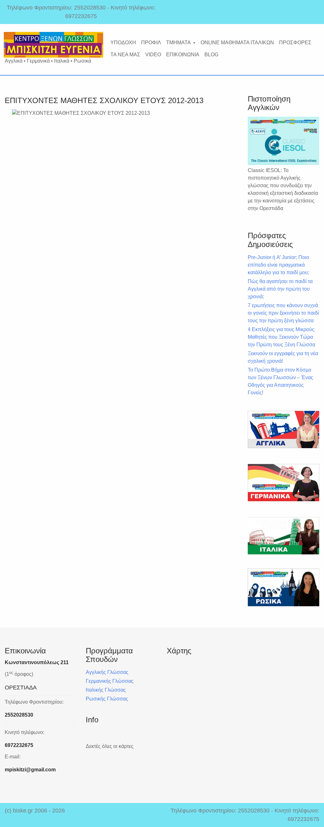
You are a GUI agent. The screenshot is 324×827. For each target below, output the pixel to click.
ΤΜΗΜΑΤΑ (178, 42)
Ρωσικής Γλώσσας (107, 698)
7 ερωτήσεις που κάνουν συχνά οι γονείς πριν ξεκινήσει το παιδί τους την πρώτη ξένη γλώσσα (283, 313)
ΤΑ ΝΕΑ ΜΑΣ (125, 54)
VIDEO (153, 54)
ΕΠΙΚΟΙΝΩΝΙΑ (182, 54)
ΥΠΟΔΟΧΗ (123, 42)
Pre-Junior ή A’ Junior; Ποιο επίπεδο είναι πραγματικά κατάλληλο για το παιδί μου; (278, 265)
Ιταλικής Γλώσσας (106, 690)
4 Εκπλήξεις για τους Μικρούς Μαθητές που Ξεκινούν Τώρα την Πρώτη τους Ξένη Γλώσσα (281, 337)
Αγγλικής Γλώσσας (107, 672)
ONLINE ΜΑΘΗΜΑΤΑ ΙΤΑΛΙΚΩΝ (237, 42)
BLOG (211, 54)
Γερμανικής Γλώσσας (110, 681)
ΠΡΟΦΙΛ (151, 42)
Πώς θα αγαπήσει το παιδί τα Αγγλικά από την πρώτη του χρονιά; (280, 289)
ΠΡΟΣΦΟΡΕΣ (295, 42)
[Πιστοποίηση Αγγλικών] (283, 141)
